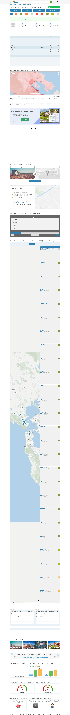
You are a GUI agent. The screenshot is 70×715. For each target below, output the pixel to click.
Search (11, 4)
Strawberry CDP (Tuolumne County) (23, 4)
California (14, 4)
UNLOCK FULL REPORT (54, 7)
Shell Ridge (15, 225)
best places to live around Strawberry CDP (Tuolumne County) (21, 604)
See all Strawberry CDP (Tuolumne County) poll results (35, 629)
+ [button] (58, 72)
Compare (35, 180)
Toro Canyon (15, 219)
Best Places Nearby (53, 10)
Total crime (12, 36)
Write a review (12, 626)
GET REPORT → (25, 119)
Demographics (39, 10)
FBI (39, 28)
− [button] (58, 74)
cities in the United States (19, 202)
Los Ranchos (15, 222)
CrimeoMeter (29, 98)
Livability (54, 1)
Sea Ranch (15, 228)
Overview (15, 10)
